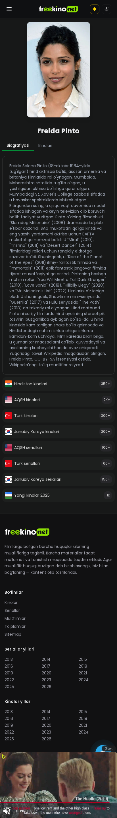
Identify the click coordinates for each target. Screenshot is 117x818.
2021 (83, 673)
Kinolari (45, 145)
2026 (46, 686)
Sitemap (13, 634)
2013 (9, 659)
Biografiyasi (18, 145)
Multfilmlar (15, 618)
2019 (9, 673)
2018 (83, 666)
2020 (46, 673)
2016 (9, 666)
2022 (9, 680)
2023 (46, 680)
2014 (46, 659)
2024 (84, 680)
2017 (46, 666)
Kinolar (11, 602)
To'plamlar (15, 626)
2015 (83, 659)
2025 (9, 686)
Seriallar (12, 610)
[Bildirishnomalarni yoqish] (94, 9)
